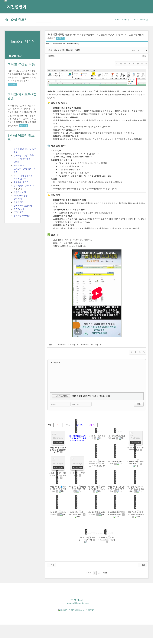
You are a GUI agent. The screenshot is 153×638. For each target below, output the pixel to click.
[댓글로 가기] (138, 64)
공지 (58, 425)
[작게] (125, 64)
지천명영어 (51, 56)
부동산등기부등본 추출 (24, 155)
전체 (49, 425)
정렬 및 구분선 (20, 209)
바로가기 (12, 84)
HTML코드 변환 (20, 196)
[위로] (129, 64)
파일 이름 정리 (20, 165)
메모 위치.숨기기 (21, 182)
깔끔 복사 (18, 199)
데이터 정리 (19, 202)
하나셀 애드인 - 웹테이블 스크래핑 (67, 50)
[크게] (121, 64)
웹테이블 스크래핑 (22, 216)
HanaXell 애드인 (15, 19)
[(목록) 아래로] (133, 64)
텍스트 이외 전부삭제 (23, 176)
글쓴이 (53, 404)
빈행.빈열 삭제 (20, 179)
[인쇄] (142, 64)
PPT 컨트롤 (18, 212)
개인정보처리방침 (77, 610)
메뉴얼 (68, 425)
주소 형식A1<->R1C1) (24, 186)
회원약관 (91, 610)
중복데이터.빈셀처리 (23, 206)
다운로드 (79, 425)
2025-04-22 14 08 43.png (67, 345)
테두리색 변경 (20, 192)
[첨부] (146, 64)
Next (105, 573)
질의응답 (91, 425)
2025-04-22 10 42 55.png (90, 345)
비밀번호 (75, 404)
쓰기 (143, 565)
